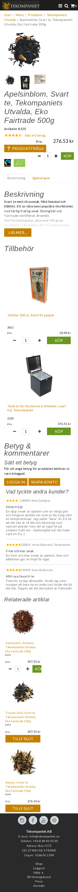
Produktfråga (28, 148)
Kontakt (39, 885)
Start (8, 15)
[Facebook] (34, 820)
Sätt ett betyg (35, 135)
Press (39, 881)
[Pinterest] (55, 820)
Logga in (16, 482)
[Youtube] (44, 820)
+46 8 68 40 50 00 (45, 841)
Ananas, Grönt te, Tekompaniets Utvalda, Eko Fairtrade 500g (20, 786)
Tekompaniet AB (39, 831)
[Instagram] (23, 820)
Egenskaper (41, 178)
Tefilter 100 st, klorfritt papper (31, 315)
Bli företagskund (39, 877)
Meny (20, 15)
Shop (39, 863)
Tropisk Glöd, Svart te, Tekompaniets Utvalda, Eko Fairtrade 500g (20, 717)
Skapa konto (44, 482)
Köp (67, 156)
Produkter (35, 15)
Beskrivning (16, 178)
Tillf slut (22, 738)
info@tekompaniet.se (45, 836)
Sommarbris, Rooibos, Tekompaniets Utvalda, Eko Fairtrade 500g (20, 647)
